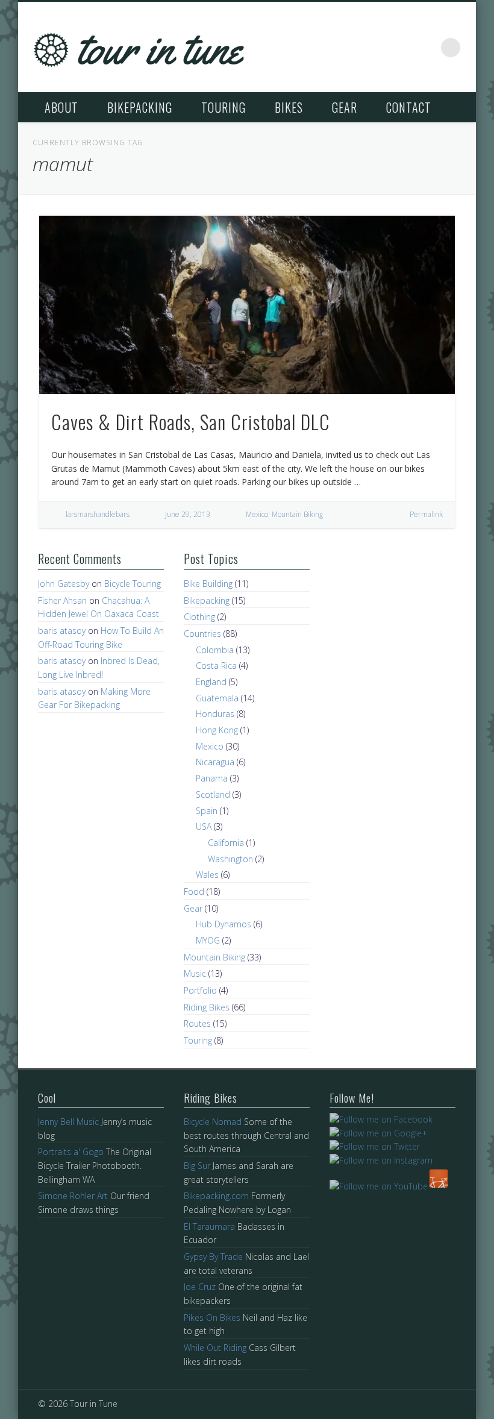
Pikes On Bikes (212, 1317)
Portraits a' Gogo (71, 1151)
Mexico (257, 514)
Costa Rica (216, 665)
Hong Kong (217, 730)
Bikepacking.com (216, 1195)
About (61, 107)
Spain (206, 810)
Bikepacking (139, 107)
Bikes (289, 107)
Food (194, 891)
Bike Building (208, 583)
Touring (223, 107)
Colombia (215, 650)
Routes (197, 1023)
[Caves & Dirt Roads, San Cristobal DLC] (247, 305)
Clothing (199, 616)
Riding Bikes (207, 1007)
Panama (212, 778)
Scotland (213, 794)
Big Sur (197, 1165)
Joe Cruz (200, 1286)
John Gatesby (63, 583)
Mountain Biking (297, 514)
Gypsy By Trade (213, 1256)
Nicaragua (215, 762)
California (226, 842)
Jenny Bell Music (68, 1121)
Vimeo (426, 47)
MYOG (208, 940)
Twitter (400, 47)
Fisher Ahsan (62, 600)
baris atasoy (62, 630)
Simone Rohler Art (73, 1195)
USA (203, 826)
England (211, 682)
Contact (408, 107)
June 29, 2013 (187, 514)
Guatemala (217, 698)
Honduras (215, 713)
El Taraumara (209, 1226)
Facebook (375, 47)
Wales (207, 874)
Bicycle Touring (132, 583)
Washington (230, 859)
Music (195, 973)
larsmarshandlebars (98, 514)
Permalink (426, 514)
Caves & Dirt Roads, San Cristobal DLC (190, 421)
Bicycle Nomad (213, 1121)
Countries (202, 633)
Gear (344, 107)
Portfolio (200, 990)
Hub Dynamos (223, 924)
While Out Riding (215, 1347)
